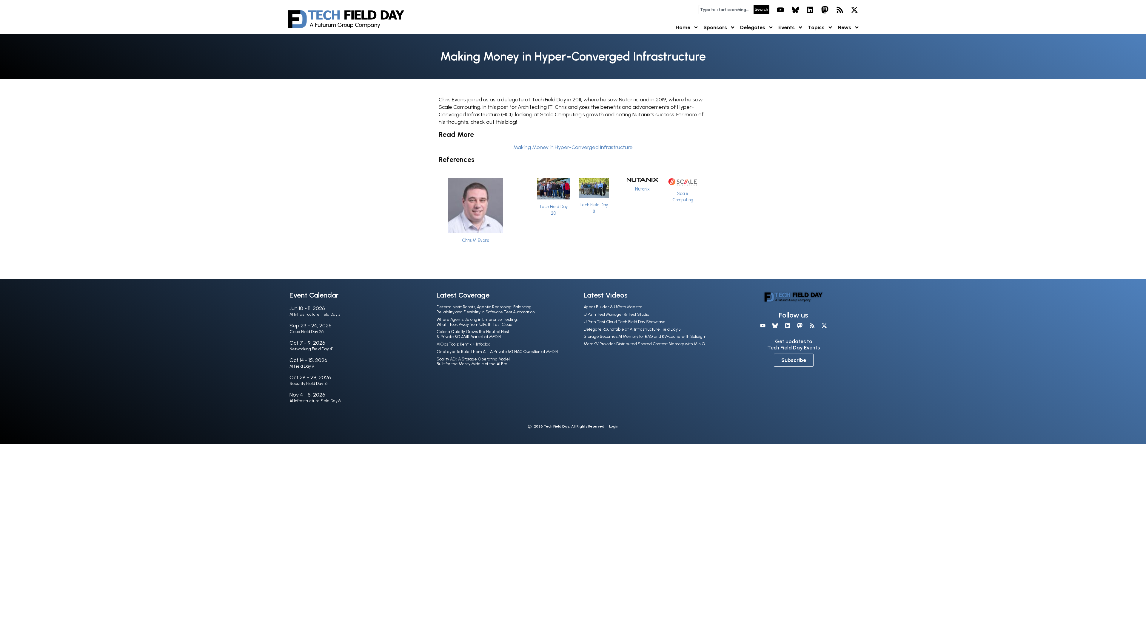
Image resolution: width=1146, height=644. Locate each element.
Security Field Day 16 (308, 383)
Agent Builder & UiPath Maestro (613, 306)
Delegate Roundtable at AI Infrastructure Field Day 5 (632, 329)
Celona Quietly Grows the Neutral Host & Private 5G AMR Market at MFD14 (473, 334)
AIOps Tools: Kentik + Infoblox (463, 344)
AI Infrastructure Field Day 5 (315, 314)
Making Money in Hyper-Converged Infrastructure (573, 147)
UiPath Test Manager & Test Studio (616, 314)
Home (683, 27)
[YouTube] (780, 10)
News (844, 27)
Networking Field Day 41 (311, 349)
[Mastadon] (825, 10)
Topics (816, 27)
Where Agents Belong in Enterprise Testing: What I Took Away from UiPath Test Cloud (477, 322)
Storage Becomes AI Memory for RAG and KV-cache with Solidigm (645, 336)
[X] (854, 10)
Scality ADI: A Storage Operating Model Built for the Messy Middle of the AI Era (473, 362)
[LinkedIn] (810, 10)
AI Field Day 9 (301, 366)
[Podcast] (840, 10)
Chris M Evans (475, 240)
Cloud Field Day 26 (306, 331)
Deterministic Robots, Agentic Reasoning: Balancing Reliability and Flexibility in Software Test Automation (486, 309)
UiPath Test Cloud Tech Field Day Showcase (625, 321)
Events (786, 27)
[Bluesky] (795, 10)
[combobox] (726, 9)
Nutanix (642, 189)
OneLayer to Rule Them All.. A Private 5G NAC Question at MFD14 (497, 351)
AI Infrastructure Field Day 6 (315, 400)
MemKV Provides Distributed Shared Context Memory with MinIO (644, 343)
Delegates (752, 27)
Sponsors (715, 27)
